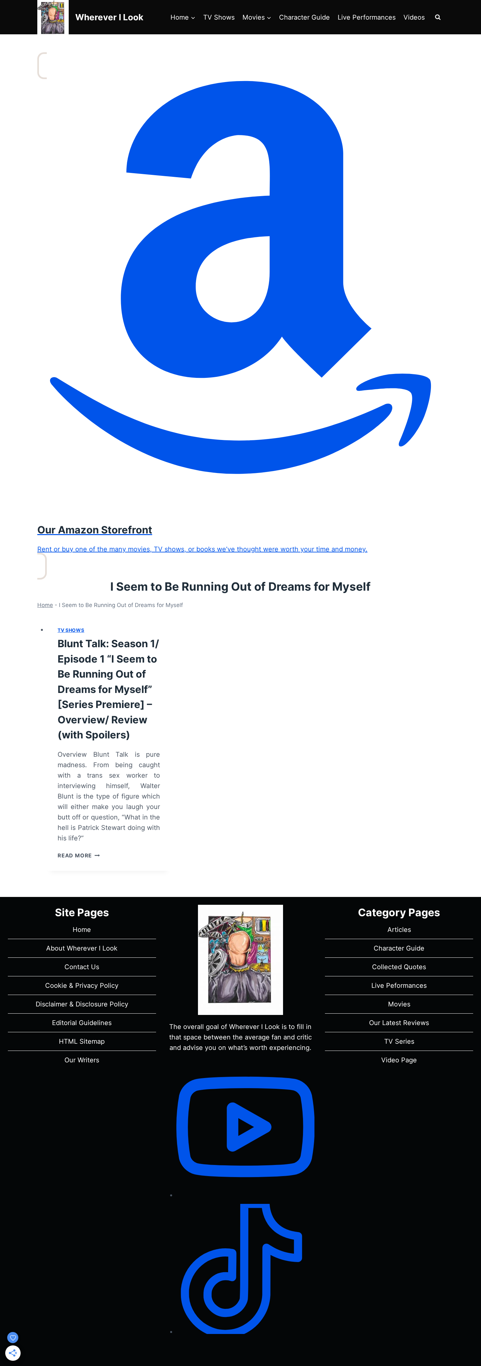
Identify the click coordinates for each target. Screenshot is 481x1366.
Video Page (399, 1060)
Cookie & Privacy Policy (81, 985)
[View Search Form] (438, 17)
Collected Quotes (399, 967)
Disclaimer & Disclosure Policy (82, 1004)
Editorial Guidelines (82, 1023)
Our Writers (81, 1060)
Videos (414, 17)
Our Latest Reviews (399, 1023)
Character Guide (304, 17)
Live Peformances (399, 985)
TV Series (399, 1041)
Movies (399, 1004)
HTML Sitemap (82, 1041)
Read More (79, 855)
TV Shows (219, 17)
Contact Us (81, 967)
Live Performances (367, 17)
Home (45, 605)
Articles (399, 930)
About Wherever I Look (81, 948)
